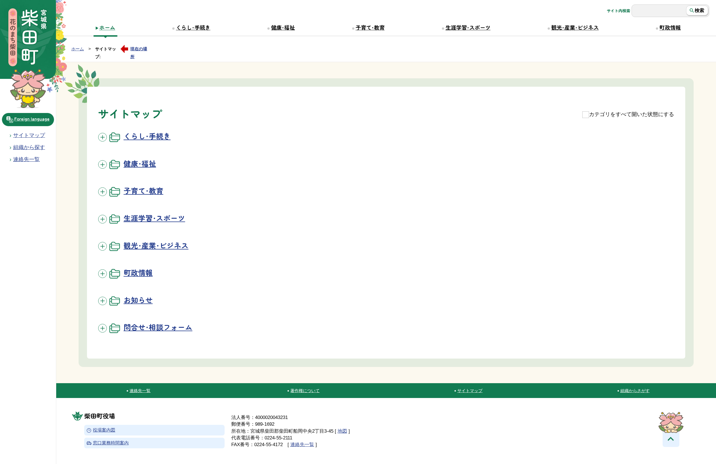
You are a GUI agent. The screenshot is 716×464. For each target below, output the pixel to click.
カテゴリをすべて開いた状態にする (631, 114)
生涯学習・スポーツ (468, 27)
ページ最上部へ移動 (671, 438)
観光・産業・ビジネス (575, 27)
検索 (699, 10)
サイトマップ (29, 135)
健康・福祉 (283, 27)
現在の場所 (138, 49)
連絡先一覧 (139, 390)
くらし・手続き (193, 27)
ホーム (107, 27)
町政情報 (670, 27)
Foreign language (32, 118)
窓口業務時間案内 (111, 443)
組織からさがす (635, 390)
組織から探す (29, 147)
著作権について (305, 390)
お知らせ (138, 300)
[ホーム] (28, 38)
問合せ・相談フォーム (158, 327)
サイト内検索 (618, 10)
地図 (342, 431)
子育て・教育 (370, 27)
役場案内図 (104, 430)
